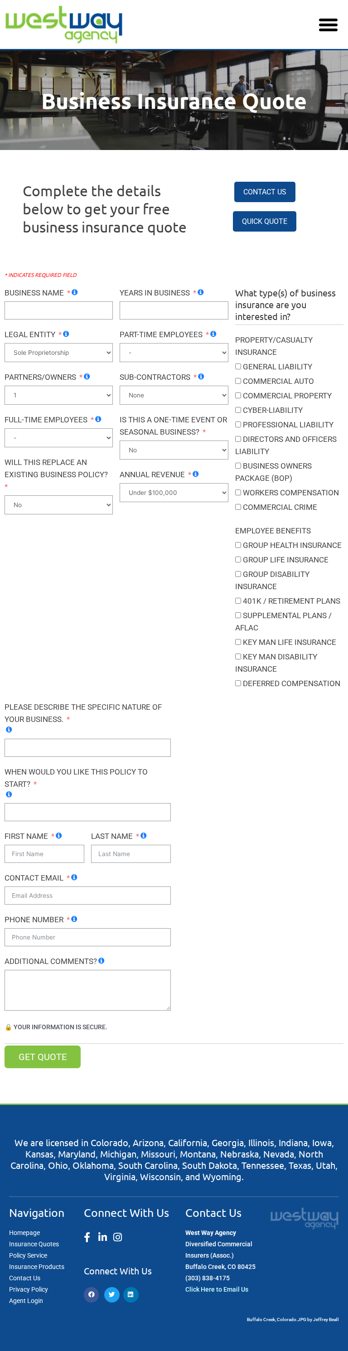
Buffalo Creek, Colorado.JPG (276, 1319)
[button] (328, 24)
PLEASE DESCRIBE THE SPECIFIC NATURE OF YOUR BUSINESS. (83, 713)
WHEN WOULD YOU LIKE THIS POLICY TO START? (76, 778)
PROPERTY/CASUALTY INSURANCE (274, 346)
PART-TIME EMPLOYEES (161, 334)
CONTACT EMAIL (34, 877)
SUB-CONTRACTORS (155, 377)
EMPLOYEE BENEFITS (273, 530)
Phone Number (34, 919)
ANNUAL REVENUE (152, 474)
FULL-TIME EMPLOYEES (46, 419)
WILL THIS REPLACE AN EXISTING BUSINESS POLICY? (56, 468)
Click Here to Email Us (216, 1289)
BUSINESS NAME (34, 292)
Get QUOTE (43, 1056)
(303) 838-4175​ (207, 1278)
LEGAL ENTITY (30, 334)
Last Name (112, 836)
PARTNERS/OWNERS (40, 377)
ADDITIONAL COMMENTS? (51, 961)
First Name (26, 836)
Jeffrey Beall (326, 1319)
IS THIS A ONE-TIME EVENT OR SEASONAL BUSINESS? (173, 425)
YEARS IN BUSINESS (155, 292)
